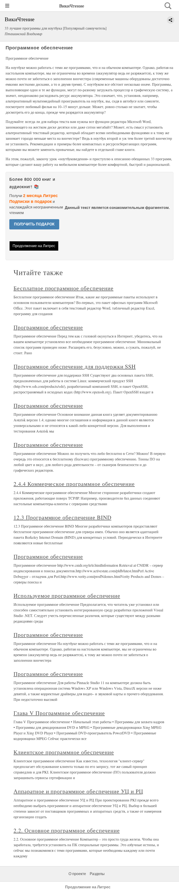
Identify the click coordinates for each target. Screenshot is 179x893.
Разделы (97, 874)
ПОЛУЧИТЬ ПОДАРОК (34, 224)
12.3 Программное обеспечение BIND (62, 517)
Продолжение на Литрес (34, 246)
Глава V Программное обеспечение (59, 713)
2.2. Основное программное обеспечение (67, 830)
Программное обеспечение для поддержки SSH (75, 366)
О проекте (77, 874)
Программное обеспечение (48, 327)
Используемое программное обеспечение (67, 595)
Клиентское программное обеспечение (64, 752)
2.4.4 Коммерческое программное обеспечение (74, 483)
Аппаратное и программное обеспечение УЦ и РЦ (78, 791)
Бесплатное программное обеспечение (64, 288)
